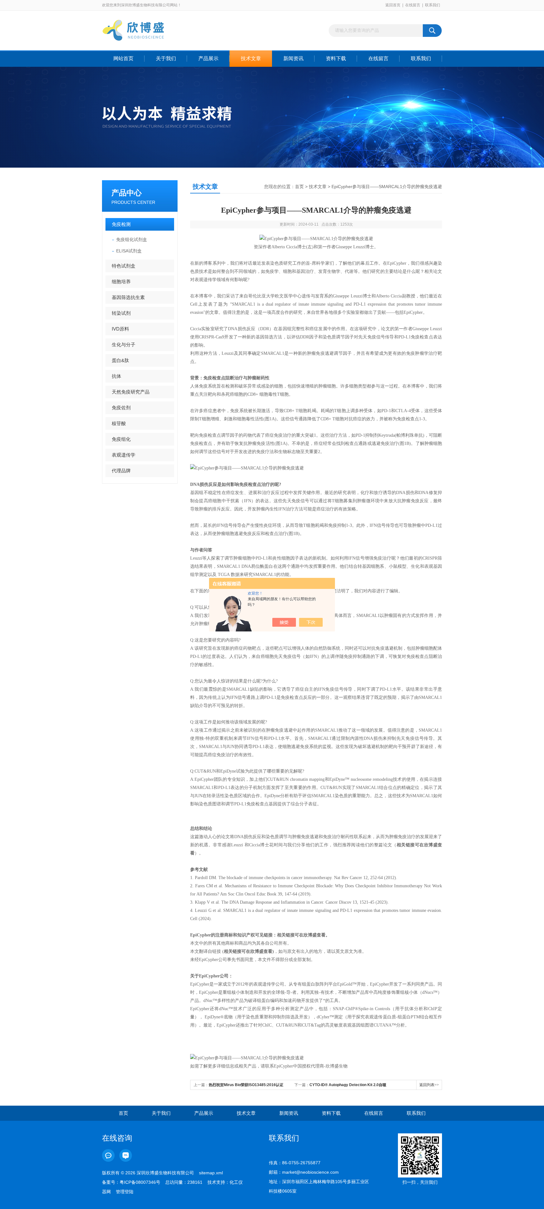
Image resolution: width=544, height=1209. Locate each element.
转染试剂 (121, 313)
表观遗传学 (123, 455)
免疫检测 (121, 224)
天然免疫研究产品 (131, 391)
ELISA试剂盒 (129, 250)
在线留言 (412, 5)
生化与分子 (123, 344)
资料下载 (336, 58)
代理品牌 (121, 470)
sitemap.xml (211, 1172)
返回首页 (392, 5)
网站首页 (123, 58)
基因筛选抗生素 (128, 297)
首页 (299, 186)
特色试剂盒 (123, 265)
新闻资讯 (293, 58)
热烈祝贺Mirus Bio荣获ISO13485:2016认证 (246, 1085)
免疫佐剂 (121, 407)
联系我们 (432, 5)
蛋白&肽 (120, 360)
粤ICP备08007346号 (140, 1182)
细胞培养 (121, 281)
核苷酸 (119, 423)
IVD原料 (120, 328)
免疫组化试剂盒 (131, 239)
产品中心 (126, 192)
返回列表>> (429, 1085)
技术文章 (251, 58)
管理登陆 (124, 1191)
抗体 (116, 376)
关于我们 (166, 58)
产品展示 (208, 58)
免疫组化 (121, 439)
